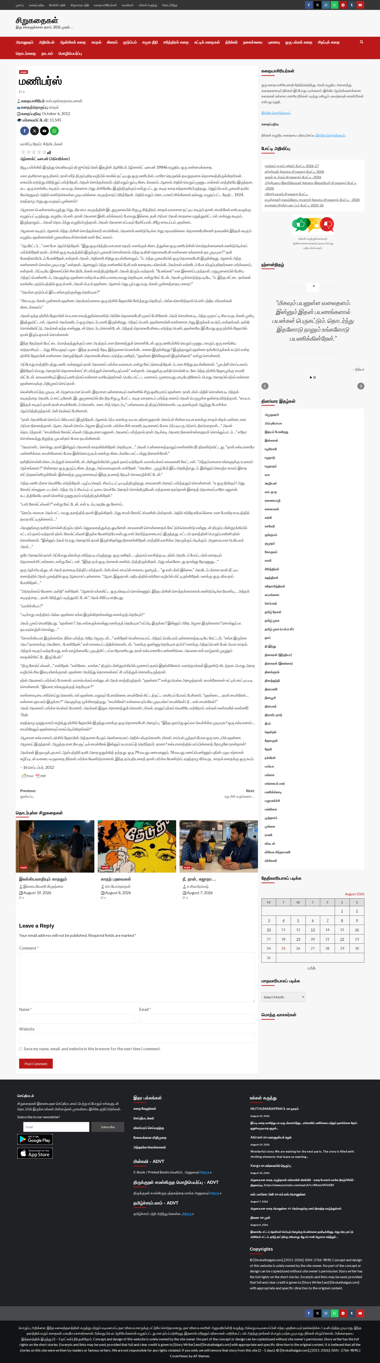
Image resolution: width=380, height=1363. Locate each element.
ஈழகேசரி (271, 449)
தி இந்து (270, 646)
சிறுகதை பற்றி (80, 5)
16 (357, 929)
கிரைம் (112, 42)
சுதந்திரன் (271, 577)
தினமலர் (271, 706)
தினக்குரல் (272, 672)
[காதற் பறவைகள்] (137, 846)
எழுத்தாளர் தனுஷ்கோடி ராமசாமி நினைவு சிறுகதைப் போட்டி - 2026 (312, 199)
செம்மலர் (271, 603)
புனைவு (274, 42)
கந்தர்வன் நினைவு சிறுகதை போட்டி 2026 (294, 171)
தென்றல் (270, 732)
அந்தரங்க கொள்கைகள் (149, 1147)
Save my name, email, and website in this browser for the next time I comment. (92, 1048)
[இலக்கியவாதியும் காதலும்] (55, 846)
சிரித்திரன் (272, 569)
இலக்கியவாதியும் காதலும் (43, 879)
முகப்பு (20, 5)
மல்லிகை (271, 809)
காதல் (96, 42)
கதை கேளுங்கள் (144, 1108)
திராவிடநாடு (273, 715)
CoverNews (179, 1356)
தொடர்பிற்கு (169, 5)
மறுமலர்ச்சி (272, 800)
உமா (267, 475)
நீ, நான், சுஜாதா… (199, 879)
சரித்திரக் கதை (176, 42)
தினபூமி (270, 698)
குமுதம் (270, 543)
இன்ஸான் (271, 440)
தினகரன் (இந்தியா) (278, 655)
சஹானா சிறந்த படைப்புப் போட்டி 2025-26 (294, 205)
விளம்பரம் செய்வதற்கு (148, 1128)
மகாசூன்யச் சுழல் (280, 1137)
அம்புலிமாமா (273, 423)
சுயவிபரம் (128, 5)
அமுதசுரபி (272, 415)
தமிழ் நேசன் (273, 612)
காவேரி (270, 526)
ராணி (268, 835)
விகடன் (270, 843)
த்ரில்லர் (231, 42)
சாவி (268, 560)
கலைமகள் (272, 509)
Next (360, 386)
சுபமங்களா (272, 595)
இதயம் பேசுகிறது (276, 432)
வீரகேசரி (271, 860)
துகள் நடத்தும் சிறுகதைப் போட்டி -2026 (293, 177)
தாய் (268, 637)
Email (145, 1009)
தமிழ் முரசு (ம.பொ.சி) (279, 629)
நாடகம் (47, 53)
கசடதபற (271, 492)
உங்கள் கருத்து (148, 5)
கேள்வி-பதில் (57, 5)
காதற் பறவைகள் (116, 879)
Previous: (28, 793)
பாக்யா (269, 766)
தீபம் (268, 723)
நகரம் (295, 1109)
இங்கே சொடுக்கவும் (276, 113)
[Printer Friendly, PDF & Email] (34, 776)
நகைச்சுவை (253, 42)
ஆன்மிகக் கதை (73, 42)
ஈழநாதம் (271, 466)
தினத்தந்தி (272, 680)
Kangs (255, 1166)
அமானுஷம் (24, 42)
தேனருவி (271, 740)
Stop (315, 377)
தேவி (268, 749)
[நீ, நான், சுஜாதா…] (218, 846)
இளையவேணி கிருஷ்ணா (43, 886)
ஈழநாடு (270, 457)
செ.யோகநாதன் (118, 886)
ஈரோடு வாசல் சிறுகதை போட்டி (286, 194)
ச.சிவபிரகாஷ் (198, 886)
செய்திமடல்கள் (143, 1118)
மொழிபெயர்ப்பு (70, 53)
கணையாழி (273, 500)
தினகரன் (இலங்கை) (279, 663)
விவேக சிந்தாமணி (277, 852)
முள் (267, 1217)
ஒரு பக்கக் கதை (298, 42)
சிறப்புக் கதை (329, 42)
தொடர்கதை (26, 53)
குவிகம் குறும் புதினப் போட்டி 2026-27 (292, 166)
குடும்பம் (130, 42)
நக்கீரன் (270, 758)
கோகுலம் (271, 552)
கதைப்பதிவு (36, 5)
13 (313, 929)
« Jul (311, 967)
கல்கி (268, 517)
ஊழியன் (271, 483)
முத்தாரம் (271, 818)
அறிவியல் (47, 42)
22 (342, 939)
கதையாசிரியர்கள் (105, 5)
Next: (240, 793)
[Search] (361, 42)
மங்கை (269, 775)
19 (298, 939)
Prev (265, 386)
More (205, 1172)
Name (25, 1009)
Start (311, 377)
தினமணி (271, 689)
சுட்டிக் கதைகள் (207, 42)
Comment (29, 948)
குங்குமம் (271, 535)
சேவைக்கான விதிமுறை (149, 1137)
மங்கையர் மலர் (275, 783)
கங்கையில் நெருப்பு (278, 1166)
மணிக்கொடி (273, 792)
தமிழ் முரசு (272, 620)
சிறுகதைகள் (37, 20)
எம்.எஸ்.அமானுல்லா (292, 1194)
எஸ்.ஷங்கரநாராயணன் (64, 100)
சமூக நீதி (150, 42)
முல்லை (270, 826)
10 (269, 929)
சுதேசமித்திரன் (275, 586)
